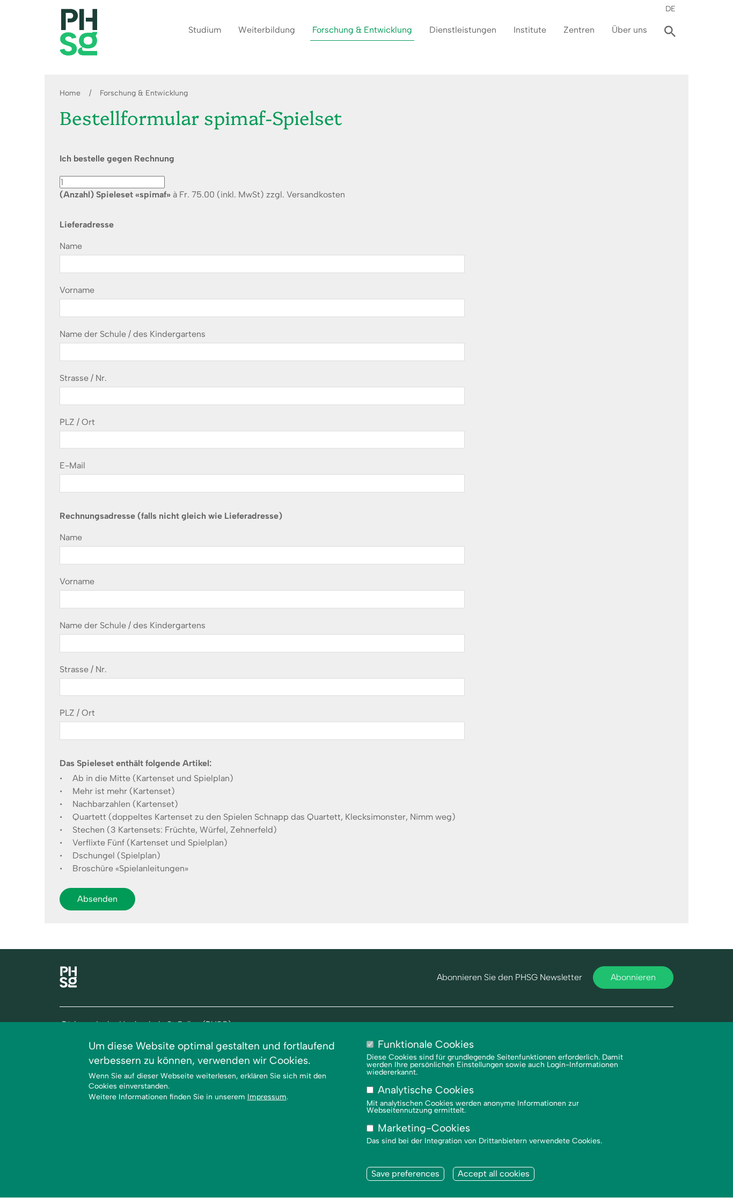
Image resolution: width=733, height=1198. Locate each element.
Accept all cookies (494, 1173)
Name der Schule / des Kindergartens (133, 334)
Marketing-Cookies (424, 1128)
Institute (530, 30)
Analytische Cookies (426, 1090)
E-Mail (72, 465)
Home (70, 93)
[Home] (68, 985)
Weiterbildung (266, 30)
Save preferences (405, 1173)
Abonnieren (633, 977)
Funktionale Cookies (426, 1044)
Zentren (579, 30)
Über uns (629, 30)
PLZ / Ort (77, 422)
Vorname (77, 290)
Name (71, 246)
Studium (204, 30)
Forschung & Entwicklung (362, 30)
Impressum (267, 1096)
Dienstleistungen (462, 30)
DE (670, 8)
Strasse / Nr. (83, 378)
